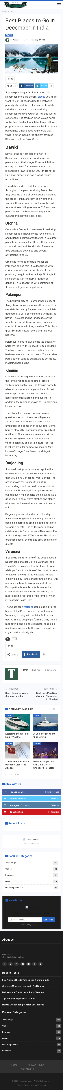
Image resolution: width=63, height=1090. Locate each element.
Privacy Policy (36, 1065)
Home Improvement (14, 887)
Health (8, 881)
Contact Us (28, 1069)
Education (6, 1051)
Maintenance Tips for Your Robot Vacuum (23, 992)
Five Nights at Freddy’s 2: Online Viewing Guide (25, 980)
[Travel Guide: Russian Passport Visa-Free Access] (17, 750)
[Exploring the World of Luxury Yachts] (17, 722)
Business (9, 875)
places (42, 96)
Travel (9, 35)
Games (8, 869)
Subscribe (48, 920)
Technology (10, 863)
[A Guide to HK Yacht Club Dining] (45, 722)
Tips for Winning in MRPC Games (18, 998)
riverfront (27, 606)
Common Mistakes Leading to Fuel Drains (23, 986)
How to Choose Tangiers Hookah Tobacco (23, 1004)
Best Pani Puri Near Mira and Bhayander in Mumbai (47, 696)
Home (14, 1065)
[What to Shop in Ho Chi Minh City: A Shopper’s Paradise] (45, 750)
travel (15, 639)
